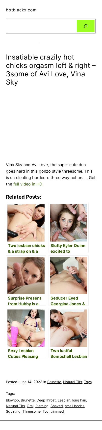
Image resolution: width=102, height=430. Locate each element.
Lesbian (64, 400)
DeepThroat (46, 400)
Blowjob (12, 400)
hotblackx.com (21, 9)
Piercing (42, 406)
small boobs (74, 406)
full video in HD (27, 184)
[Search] (85, 26)
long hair (79, 400)
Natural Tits (72, 382)
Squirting (13, 411)
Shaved (57, 406)
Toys (88, 382)
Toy (46, 411)
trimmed (57, 411)
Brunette (54, 382)
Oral (30, 406)
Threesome (32, 411)
